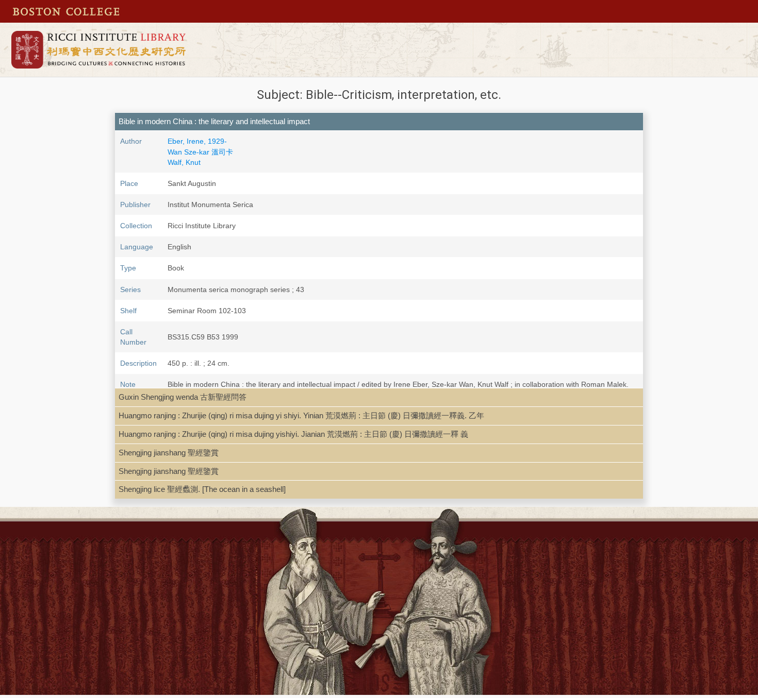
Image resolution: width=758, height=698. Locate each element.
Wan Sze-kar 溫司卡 (200, 152)
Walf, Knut (184, 162)
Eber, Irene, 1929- (197, 141)
